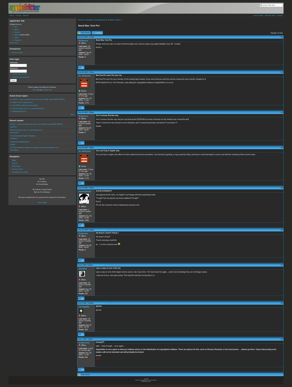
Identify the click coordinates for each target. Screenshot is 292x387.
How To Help (258, 15)
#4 (282, 148)
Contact (280, 15)
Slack (16, 37)
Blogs (14, 160)
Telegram (17, 40)
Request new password (20, 77)
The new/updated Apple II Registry (22, 136)
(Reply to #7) (99, 303)
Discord (17, 32)
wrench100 (14, 132)
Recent (25, 15)
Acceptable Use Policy (20, 172)
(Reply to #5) (100, 230)
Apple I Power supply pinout (22, 102)
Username (14, 62)
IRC (15, 27)
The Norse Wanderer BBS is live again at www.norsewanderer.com (34, 147)
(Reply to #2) (100, 112)
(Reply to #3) (100, 148)
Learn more (14, 43)
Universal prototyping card (19, 142)
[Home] (24, 12)
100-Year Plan (270, 15)
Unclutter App (47, 90)
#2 (282, 72)
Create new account (19, 74)
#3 (282, 112)
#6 (282, 230)
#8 (282, 303)
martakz (83, 268)
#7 (282, 265)
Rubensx (83, 40)
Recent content (17, 52)
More (73, 114)
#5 (282, 188)
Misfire (16, 35)
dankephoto (85, 191)
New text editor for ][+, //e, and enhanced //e (28, 108)
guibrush (13, 127)
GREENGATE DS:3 (19, 111)
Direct (35, 90)
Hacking (89, 20)
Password (14, 68)
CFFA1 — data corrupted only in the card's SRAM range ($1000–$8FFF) (38, 99)
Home (11, 15)
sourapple (84, 306)
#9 (282, 339)
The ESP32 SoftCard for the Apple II (25, 105)
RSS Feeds (16, 166)
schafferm (14, 138)
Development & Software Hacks (107, 20)
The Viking (14, 150)
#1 (282, 37)
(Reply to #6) (98, 265)
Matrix (16, 29)
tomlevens (84, 342)
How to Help (42, 202)
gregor (12, 144)
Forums (18, 15)
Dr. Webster (85, 76)
